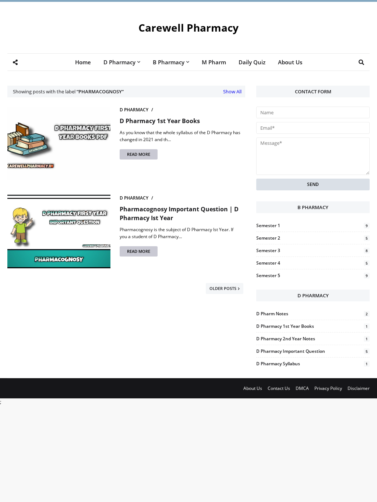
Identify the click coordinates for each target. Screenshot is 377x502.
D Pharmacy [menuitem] (119, 62)
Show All (232, 91)
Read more (138, 154)
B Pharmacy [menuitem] (168, 62)
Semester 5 (312, 275)
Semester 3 (312, 250)
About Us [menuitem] (290, 62)
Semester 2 (312, 238)
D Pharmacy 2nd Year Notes (312, 339)
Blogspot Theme (12, 392)
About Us (252, 388)
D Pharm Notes (312, 314)
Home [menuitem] (83, 62)
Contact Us (279, 388)
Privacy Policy (328, 388)
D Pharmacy (134, 110)
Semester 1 (312, 225)
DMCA (302, 388)
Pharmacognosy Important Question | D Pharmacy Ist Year (179, 213)
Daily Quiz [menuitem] (252, 62)
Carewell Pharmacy (188, 28)
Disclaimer (359, 388)
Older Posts (222, 288)
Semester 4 (312, 263)
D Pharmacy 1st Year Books (160, 121)
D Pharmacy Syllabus (312, 364)
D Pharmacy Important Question (312, 351)
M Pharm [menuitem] (214, 62)
